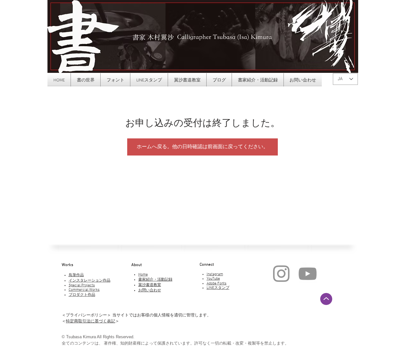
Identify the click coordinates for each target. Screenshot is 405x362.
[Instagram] (281, 274)
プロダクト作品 (82, 295)
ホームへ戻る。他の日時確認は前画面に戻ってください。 (202, 147)
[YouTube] (307, 274)
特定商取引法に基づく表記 (90, 321)
